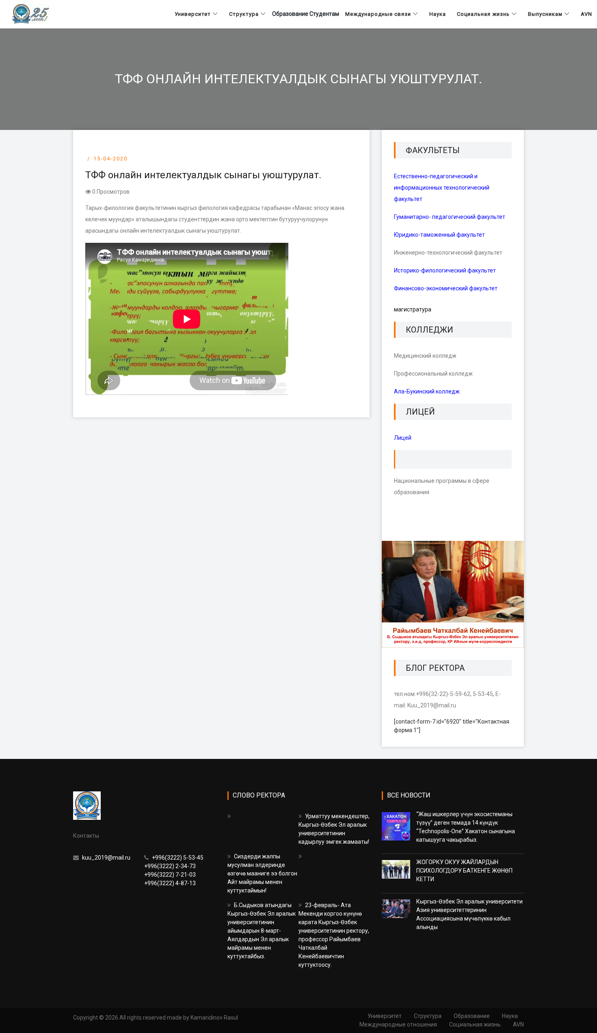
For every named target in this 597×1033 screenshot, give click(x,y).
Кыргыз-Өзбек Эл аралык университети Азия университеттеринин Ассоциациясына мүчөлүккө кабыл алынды (469, 914)
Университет (385, 1016)
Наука (510, 1016)
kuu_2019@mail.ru (105, 857)
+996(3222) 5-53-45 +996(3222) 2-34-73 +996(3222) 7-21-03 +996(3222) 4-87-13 (173, 870)
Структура (427, 1016)
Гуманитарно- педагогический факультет (449, 217)
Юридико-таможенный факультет (439, 234)
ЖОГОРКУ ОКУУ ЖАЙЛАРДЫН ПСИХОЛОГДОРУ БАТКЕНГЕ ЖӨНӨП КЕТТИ (464, 870)
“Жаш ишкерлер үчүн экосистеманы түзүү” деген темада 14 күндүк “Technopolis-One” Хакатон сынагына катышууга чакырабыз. (465, 827)
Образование (472, 1016)
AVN (518, 1024)
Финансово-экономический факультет (446, 288)
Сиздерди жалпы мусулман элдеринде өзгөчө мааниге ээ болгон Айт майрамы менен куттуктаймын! (262, 873)
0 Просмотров (110, 191)
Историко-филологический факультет (445, 270)
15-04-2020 (110, 159)
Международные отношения (398, 1024)
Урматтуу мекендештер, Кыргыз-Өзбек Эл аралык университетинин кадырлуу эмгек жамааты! (334, 829)
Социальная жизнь (475, 1024)
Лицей (402, 437)
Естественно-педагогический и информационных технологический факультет (441, 187)
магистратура (412, 309)
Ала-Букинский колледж (427, 391)
